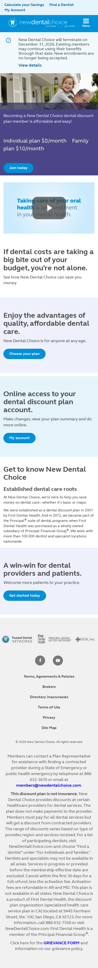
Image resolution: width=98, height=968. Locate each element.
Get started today (24, 595)
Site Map (49, 728)
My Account (15, 10)
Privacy (49, 717)
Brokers (49, 686)
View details (30, 65)
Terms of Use (49, 707)
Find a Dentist (61, 5)
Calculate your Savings (24, 5)
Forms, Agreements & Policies (49, 676)
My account (19, 438)
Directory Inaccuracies (49, 697)
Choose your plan (24, 353)
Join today (18, 168)
